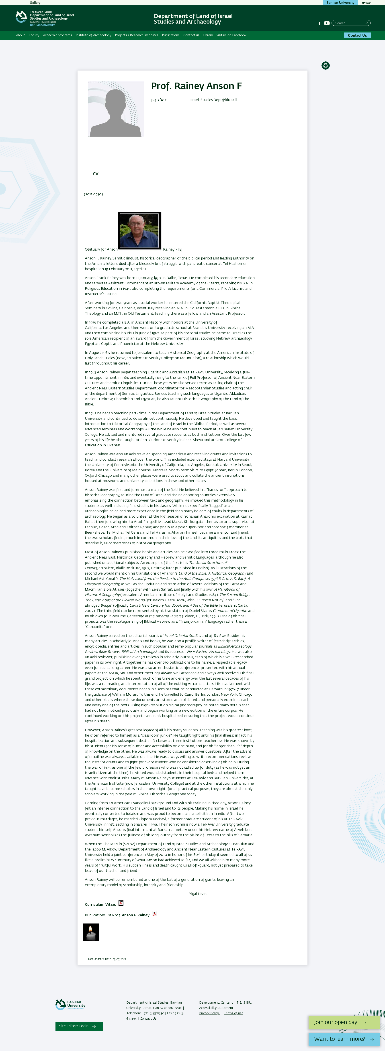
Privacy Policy (209, 1013)
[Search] (366, 22)
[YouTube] (327, 23)
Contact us (191, 35)
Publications (171, 35)
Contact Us (357, 35)
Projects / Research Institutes (136, 35)
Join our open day (335, 1022)
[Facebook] (319, 23)
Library (208, 35)
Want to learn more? (339, 1039)
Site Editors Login (73, 1026)
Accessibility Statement (216, 1008)
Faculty (34, 35)
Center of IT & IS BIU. (236, 1002)
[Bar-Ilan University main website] (70, 1009)
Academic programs (57, 35)
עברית (366, 2)
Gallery (35, 2)
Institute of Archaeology (93, 35)
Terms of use (233, 1013)
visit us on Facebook (231, 35)
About (20, 35)
